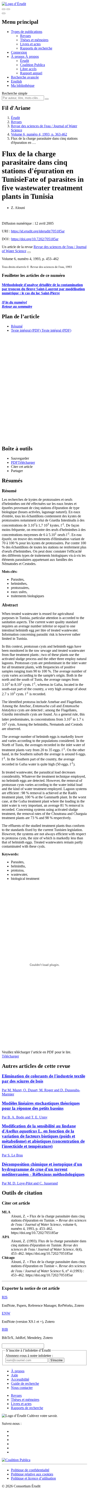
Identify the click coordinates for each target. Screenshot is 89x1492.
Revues (25, 36)
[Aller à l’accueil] (14, 4)
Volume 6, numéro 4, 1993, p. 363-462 (39, 134)
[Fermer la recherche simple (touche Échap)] (8, 9)
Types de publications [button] (26, 32)
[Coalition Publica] (16, 1460)
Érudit (24, 61)
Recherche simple (14, 93)
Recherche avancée (25, 77)
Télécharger (10, 1056)
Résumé (17, 326)
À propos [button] (18, 56)
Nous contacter (22, 1388)
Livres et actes (30, 44)
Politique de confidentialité (30, 1470)
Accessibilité (20, 1379)
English (16, 81)
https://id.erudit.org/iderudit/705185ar (38, 231)
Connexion (19, 52)
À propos (32, 56)
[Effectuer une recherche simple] (3, 9)
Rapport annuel (31, 73)
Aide (14, 1375)
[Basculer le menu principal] (3, 13)
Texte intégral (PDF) (26, 330)
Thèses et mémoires (34, 40)
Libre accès (28, 69)
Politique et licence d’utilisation (33, 1478)
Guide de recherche (25, 1383)
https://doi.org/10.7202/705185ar (34, 239)
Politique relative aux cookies (32, 1474)
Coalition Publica (32, 65)
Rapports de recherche (36, 48)
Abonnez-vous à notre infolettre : (29, 1356)
